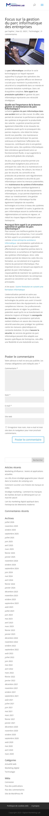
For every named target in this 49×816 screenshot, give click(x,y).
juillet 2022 (9, 657)
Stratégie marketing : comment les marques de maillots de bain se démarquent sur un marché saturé (23, 495)
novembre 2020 (11, 730)
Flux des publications (14, 786)
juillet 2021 (9, 703)
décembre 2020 (11, 727)
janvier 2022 (10, 680)
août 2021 (9, 700)
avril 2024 (9, 580)
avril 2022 (9, 669)
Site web (8, 416)
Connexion (9, 782)
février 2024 (10, 584)
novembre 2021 (11, 688)
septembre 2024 (12, 568)
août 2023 (9, 607)
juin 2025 (9, 541)
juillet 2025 (9, 537)
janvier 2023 (10, 634)
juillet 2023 (9, 611)
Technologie (34, 31)
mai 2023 (9, 618)
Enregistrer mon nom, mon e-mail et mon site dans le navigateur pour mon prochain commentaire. (24, 430)
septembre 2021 (12, 696)
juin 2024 (9, 572)
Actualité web (10, 764)
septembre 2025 (12, 533)
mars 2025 (9, 549)
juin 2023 (9, 615)
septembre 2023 (12, 603)
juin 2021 (9, 707)
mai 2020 (9, 746)
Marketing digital (12, 768)
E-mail (8, 406)
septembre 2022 (12, 649)
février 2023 (10, 630)
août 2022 (9, 653)
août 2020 (9, 742)
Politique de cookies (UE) (17, 806)
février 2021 (10, 719)
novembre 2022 (11, 642)
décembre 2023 (11, 591)
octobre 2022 (10, 645)
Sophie (11, 31)
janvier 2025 (10, 557)
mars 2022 (9, 673)
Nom (7, 395)
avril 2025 (9, 545)
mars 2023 (9, 626)
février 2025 (10, 553)
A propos (35, 806)
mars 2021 (9, 715)
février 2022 (10, 676)
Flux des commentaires (14, 790)
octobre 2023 (10, 599)
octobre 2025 (10, 530)
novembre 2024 (11, 561)
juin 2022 (9, 661)
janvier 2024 (10, 588)
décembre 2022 (11, 638)
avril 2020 (9, 750)
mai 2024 (9, 576)
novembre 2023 (11, 595)
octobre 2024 (10, 564)
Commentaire (11, 368)
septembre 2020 (12, 738)
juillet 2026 (9, 522)
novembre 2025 (11, 526)
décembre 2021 (11, 684)
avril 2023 (9, 622)
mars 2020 (9, 754)
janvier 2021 (10, 723)
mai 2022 (9, 665)
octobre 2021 (10, 692)
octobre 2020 (10, 734)
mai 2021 (9, 711)
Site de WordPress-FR (14, 793)
